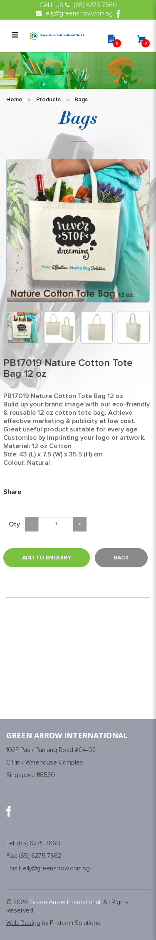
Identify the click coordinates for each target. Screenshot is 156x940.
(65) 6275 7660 (38, 843)
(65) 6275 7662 (40, 856)
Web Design (23, 923)
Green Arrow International (65, 902)
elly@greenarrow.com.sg (56, 868)
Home (14, 100)
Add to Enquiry (46, 558)
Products (48, 100)
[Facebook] (8, 811)
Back (121, 558)
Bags (81, 100)
